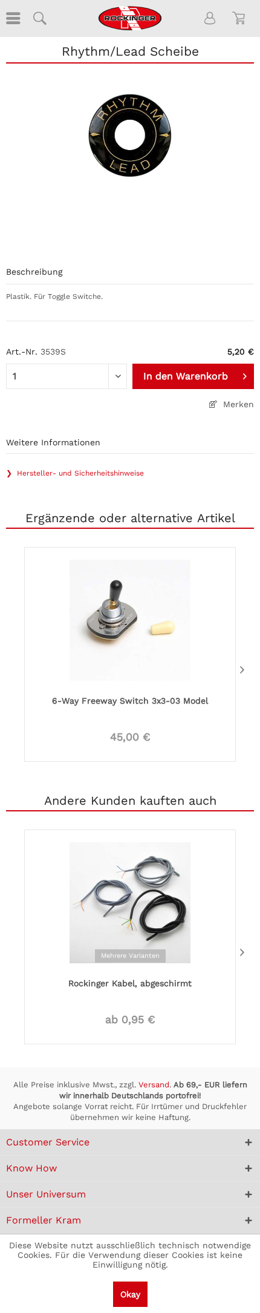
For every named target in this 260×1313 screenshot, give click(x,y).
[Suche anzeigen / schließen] (39, 18)
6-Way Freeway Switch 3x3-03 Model (130, 701)
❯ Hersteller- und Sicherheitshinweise (75, 473)
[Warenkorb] (241, 18)
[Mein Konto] (210, 18)
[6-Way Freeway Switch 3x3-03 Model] (130, 619)
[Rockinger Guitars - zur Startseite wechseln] (129, 18)
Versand (153, 1084)
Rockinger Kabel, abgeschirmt (130, 983)
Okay (130, 1294)
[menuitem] (12, 18)
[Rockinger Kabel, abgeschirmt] (130, 901)
